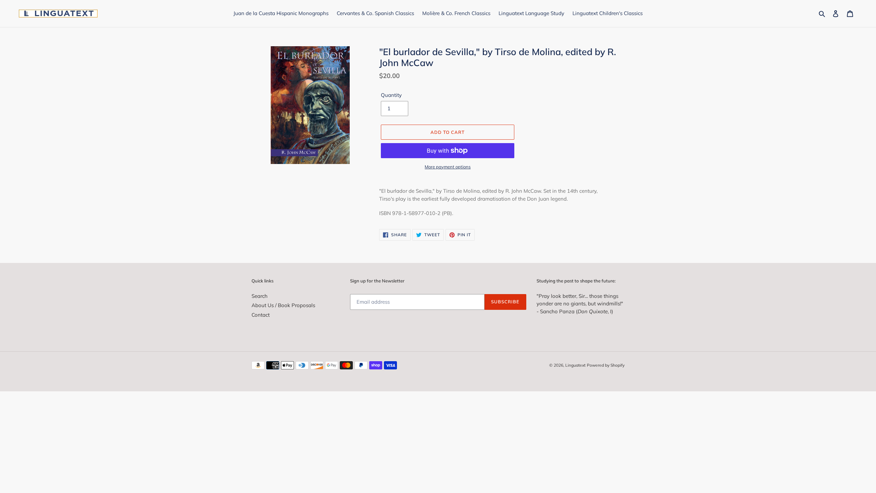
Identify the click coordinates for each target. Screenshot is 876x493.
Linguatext (575, 365)
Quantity (391, 95)
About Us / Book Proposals (283, 305)
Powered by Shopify (605, 365)
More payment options (448, 166)
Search (260, 296)
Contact (261, 315)
